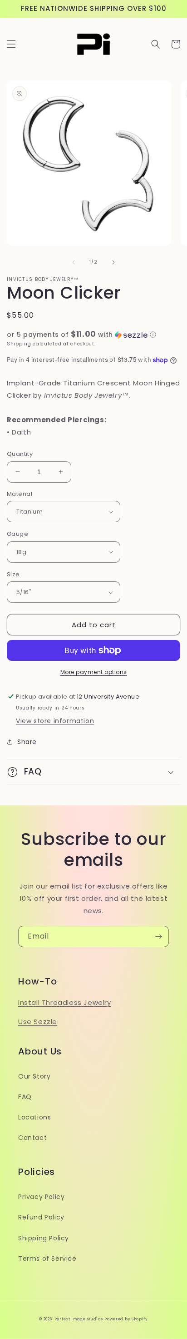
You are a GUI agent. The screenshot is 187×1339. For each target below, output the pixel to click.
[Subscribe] (158, 936)
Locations (34, 1117)
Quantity (20, 454)
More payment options (93, 672)
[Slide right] (113, 262)
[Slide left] (74, 262)
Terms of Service (47, 1258)
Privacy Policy (41, 1196)
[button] (11, 44)
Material (19, 494)
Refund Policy (41, 1217)
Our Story (34, 1076)
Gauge (17, 534)
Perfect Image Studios (78, 1319)
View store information (55, 720)
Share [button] (27, 741)
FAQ (25, 1096)
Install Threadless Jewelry (64, 1002)
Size (13, 574)
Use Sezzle (37, 1021)
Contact (32, 1137)
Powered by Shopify (126, 1319)
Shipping (19, 343)
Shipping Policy (43, 1238)
